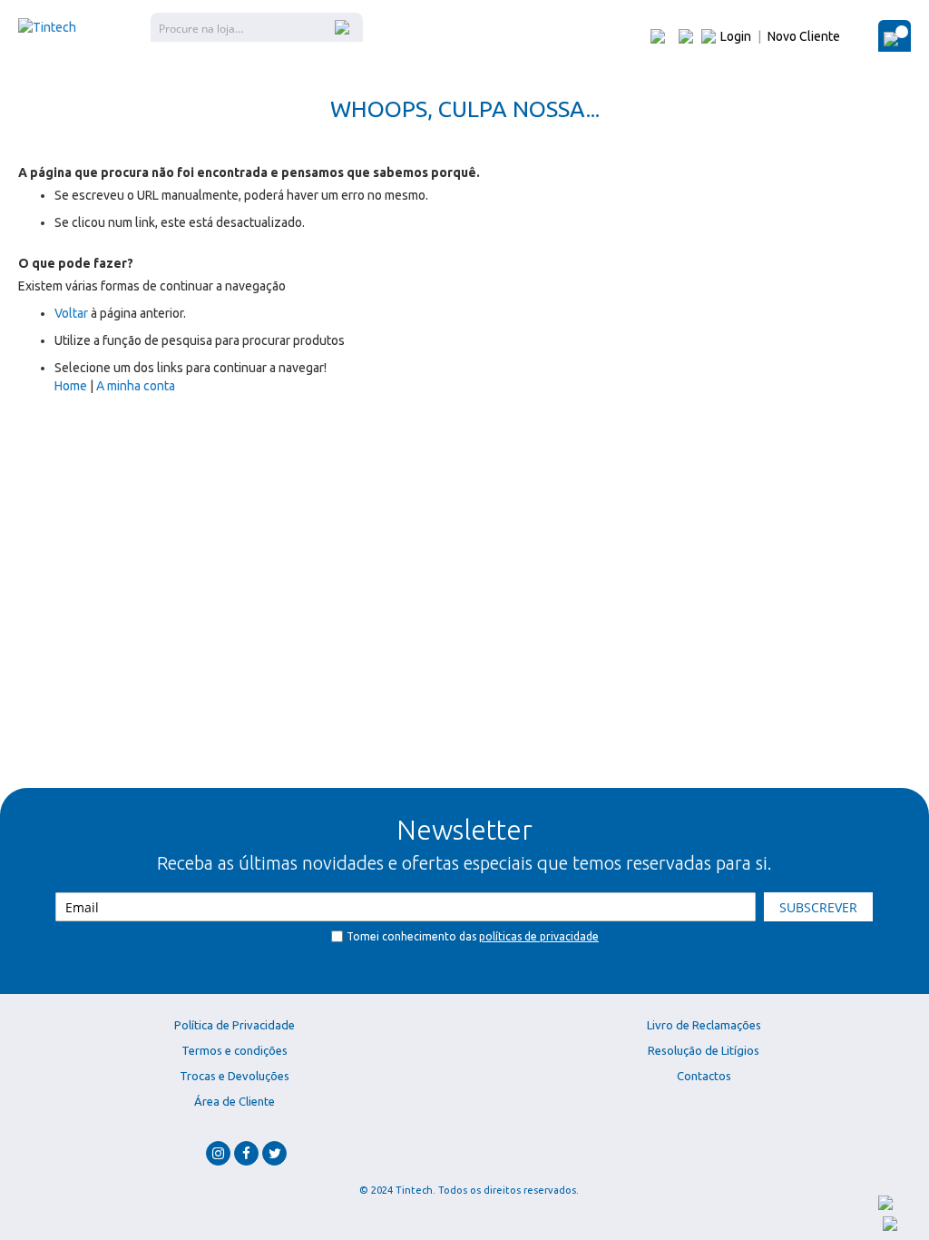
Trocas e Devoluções (234, 1075)
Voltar (71, 313)
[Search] (344, 26)
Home (70, 386)
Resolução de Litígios (703, 1050)
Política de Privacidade (234, 1025)
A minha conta (135, 386)
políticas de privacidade (539, 936)
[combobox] (257, 27)
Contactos (704, 1075)
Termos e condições (234, 1050)
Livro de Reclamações (704, 1025)
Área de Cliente (234, 1101)
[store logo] (47, 27)
